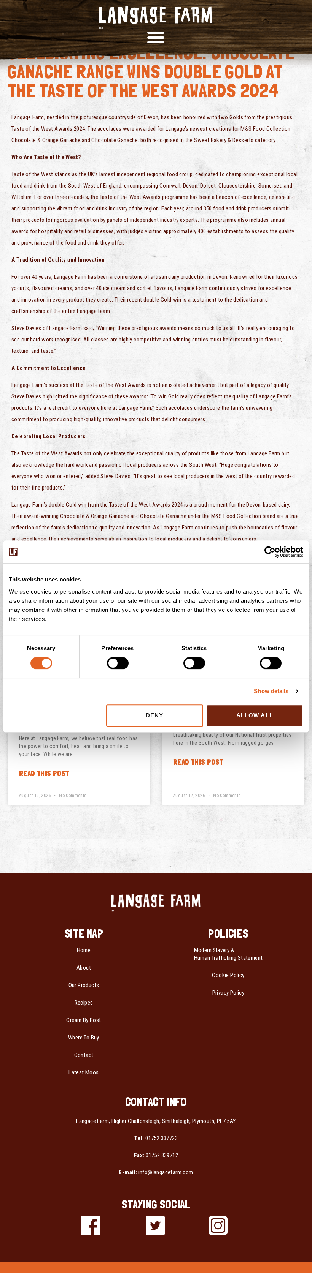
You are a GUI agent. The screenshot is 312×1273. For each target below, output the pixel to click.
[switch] (118, 663)
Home (84, 950)
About (83, 967)
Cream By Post (83, 1020)
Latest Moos (83, 1072)
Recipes (84, 1002)
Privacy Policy (228, 992)
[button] (156, 37)
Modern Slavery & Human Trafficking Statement (228, 954)
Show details (271, 691)
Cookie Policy (228, 975)
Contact (84, 1055)
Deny (154, 715)
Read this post (44, 773)
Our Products (83, 985)
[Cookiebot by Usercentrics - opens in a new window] (270, 552)
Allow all (254, 715)
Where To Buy (83, 1037)
